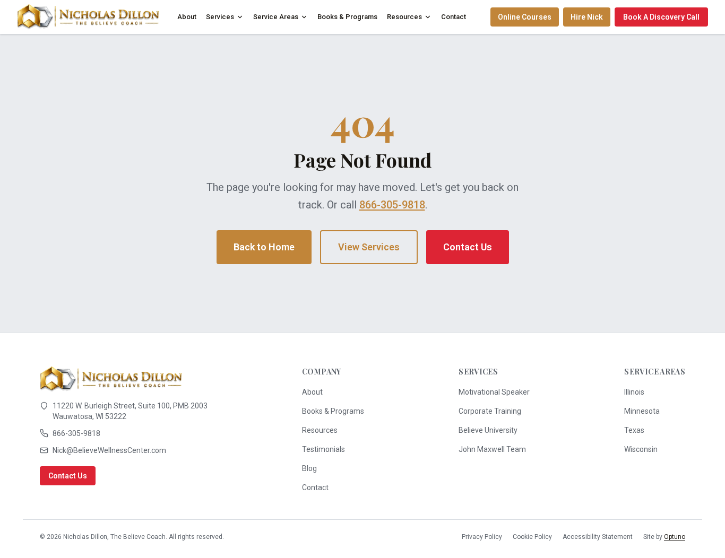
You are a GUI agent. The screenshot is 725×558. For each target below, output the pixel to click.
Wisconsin (641, 449)
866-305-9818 (392, 204)
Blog (309, 468)
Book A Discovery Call (661, 17)
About (186, 17)
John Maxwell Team (492, 449)
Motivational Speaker (494, 392)
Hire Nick (587, 17)
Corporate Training (490, 411)
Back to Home (264, 246)
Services (220, 17)
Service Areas (275, 17)
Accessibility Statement (598, 536)
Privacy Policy (482, 536)
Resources (404, 17)
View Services (369, 246)
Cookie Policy (532, 536)
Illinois (634, 392)
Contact (453, 17)
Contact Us (467, 246)
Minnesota (642, 411)
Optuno (674, 536)
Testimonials (323, 449)
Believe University (488, 430)
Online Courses (524, 17)
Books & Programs (347, 17)
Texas (634, 430)
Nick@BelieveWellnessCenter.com (109, 450)
